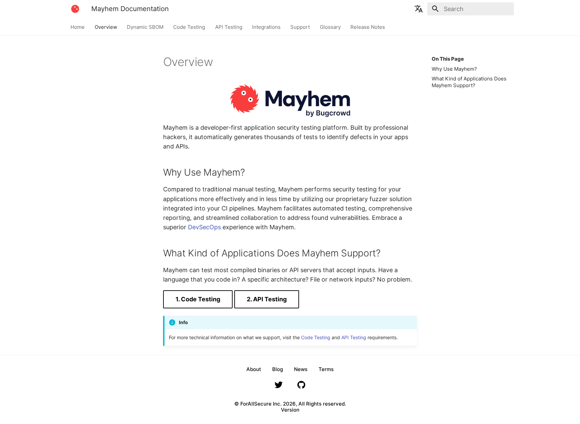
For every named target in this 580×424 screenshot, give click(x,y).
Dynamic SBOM (145, 26)
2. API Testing (267, 299)
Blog (277, 369)
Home (78, 26)
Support (300, 26)
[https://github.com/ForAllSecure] (301, 386)
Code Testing (189, 26)
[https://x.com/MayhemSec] (278, 386)
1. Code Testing (198, 299)
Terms (326, 369)
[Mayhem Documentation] (75, 8)
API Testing (228, 26)
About (253, 369)
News (300, 369)
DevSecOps (204, 227)
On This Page (448, 59)
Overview (106, 26)
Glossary (330, 26)
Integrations (266, 26)
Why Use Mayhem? (454, 69)
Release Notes (368, 26)
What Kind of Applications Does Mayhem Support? (469, 81)
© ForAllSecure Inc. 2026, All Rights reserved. (290, 404)
